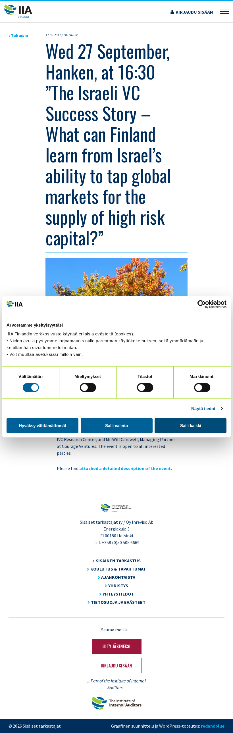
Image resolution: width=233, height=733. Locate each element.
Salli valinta (116, 425)
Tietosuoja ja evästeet (118, 602)
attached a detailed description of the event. (125, 468)
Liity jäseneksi (117, 646)
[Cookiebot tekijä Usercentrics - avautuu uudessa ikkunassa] (201, 304)
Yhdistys (118, 585)
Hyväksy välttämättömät (42, 425)
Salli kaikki (190, 425)
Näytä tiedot (203, 408)
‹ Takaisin (18, 35)
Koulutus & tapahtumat (118, 569)
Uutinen (71, 35)
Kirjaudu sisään (194, 12)
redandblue (212, 726)
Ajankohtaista (118, 577)
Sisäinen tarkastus (118, 560)
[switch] (88, 387)
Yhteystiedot (118, 594)
